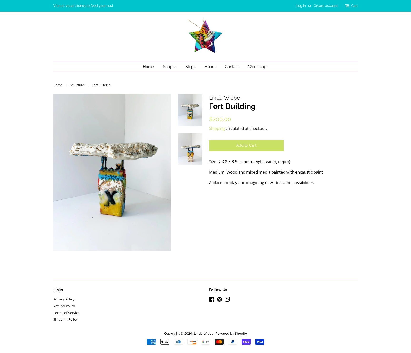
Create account (326, 6)
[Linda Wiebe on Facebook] (212, 300)
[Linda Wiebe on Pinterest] (219, 300)
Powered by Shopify (231, 333)
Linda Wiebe (204, 333)
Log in (301, 6)
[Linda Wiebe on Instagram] (227, 300)
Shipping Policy (65, 319)
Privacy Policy (63, 299)
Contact (232, 66)
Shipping (217, 128)
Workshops (258, 66)
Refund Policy (64, 306)
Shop (168, 66)
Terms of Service (66, 312)
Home (148, 66)
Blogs (190, 66)
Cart (354, 6)
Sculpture (77, 85)
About (210, 66)
